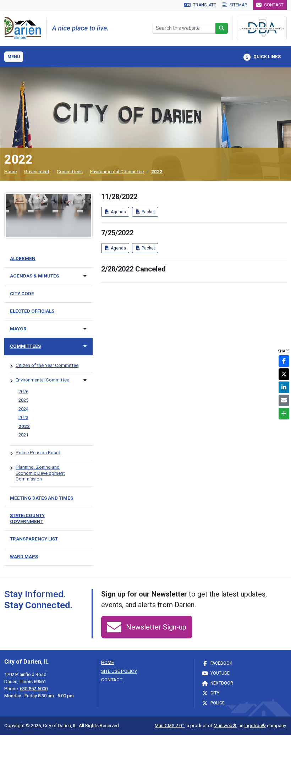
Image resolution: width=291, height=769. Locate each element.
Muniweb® (225, 725)
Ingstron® (255, 725)
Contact (273, 4)
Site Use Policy (119, 671)
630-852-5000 (34, 688)
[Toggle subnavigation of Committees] (85, 346)
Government (36, 171)
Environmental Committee (117, 171)
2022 (157, 171)
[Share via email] (284, 400)
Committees (70, 171)
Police (217, 703)
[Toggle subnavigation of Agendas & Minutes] (85, 275)
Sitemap (238, 4)
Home (10, 171)
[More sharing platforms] (284, 413)
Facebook (220, 663)
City (214, 693)
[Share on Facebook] (284, 361)
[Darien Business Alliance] (262, 28)
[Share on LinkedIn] (284, 387)
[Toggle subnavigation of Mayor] (85, 328)
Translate (204, 4)
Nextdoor (221, 683)
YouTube (219, 673)
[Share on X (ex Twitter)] (284, 374)
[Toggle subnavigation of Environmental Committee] (85, 380)
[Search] (221, 28)
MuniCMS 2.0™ (170, 725)
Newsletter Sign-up (155, 627)
